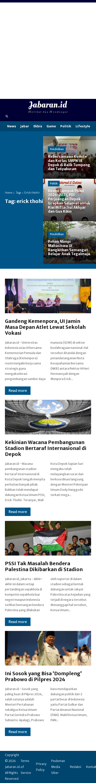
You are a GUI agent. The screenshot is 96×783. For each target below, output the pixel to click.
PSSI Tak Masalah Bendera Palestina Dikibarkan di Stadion (44, 566)
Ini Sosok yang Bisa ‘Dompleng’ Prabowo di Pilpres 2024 (43, 676)
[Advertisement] (48, 50)
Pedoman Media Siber (58, 767)
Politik (54, 183)
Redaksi (75, 767)
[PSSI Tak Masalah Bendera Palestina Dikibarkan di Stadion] (48, 538)
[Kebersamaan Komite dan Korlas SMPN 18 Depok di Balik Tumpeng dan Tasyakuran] (69, 157)
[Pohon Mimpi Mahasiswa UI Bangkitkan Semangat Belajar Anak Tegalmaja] (69, 242)
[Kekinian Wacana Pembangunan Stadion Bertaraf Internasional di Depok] (48, 417)
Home (8, 192)
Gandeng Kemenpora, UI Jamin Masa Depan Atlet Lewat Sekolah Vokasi (45, 327)
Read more (18, 390)
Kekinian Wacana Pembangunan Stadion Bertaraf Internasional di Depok (45, 448)
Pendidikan (57, 149)
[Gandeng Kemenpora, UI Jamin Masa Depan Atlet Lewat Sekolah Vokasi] (48, 296)
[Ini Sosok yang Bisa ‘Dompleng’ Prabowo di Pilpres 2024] (48, 648)
